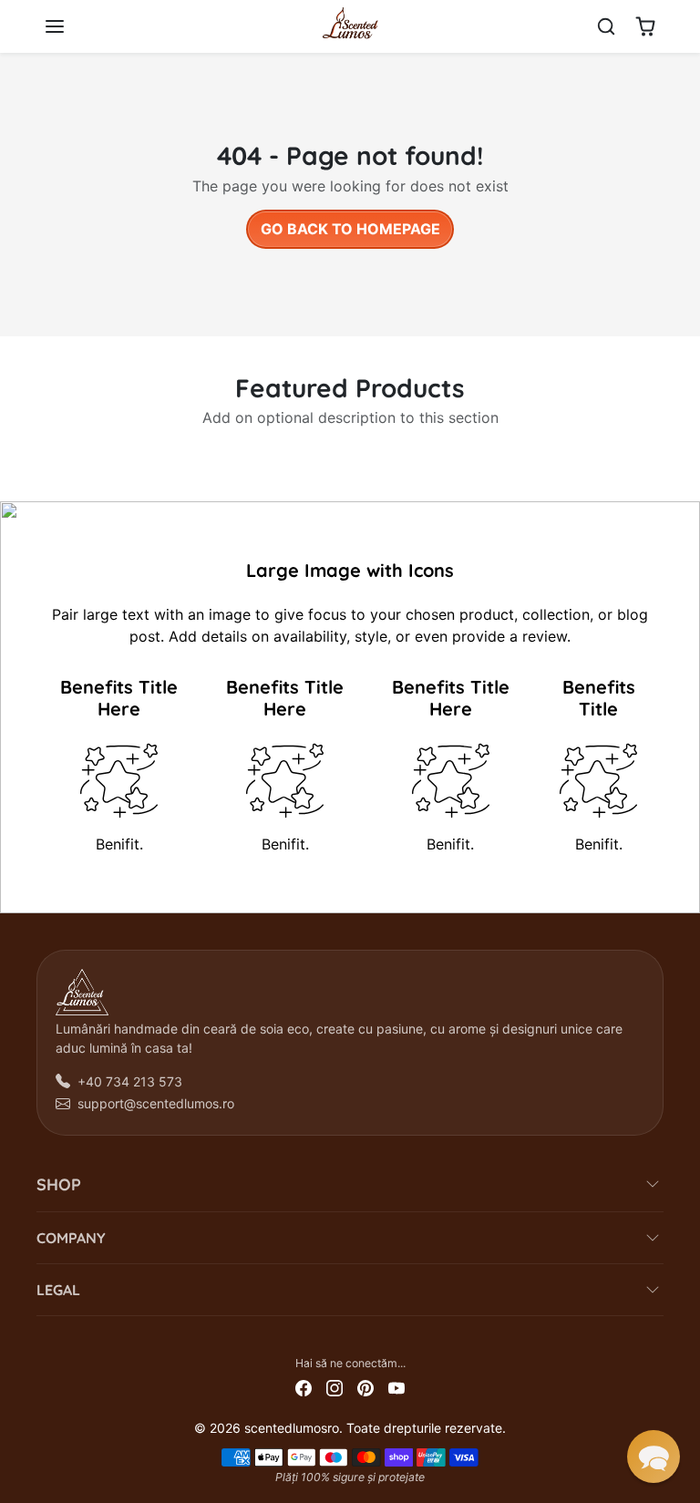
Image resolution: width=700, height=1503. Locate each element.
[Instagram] (334, 1387)
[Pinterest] (365, 1387)
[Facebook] (303, 1387)
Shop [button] (58, 1184)
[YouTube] (396, 1387)
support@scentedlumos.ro (155, 1103)
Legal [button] (58, 1290)
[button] (73, 26)
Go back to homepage (350, 229)
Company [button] (71, 1238)
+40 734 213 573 (129, 1081)
